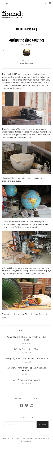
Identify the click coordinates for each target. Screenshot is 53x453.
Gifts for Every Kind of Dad (26, 349)
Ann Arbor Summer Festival (26, 380)
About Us (16, 438)
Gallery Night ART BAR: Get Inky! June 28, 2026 (26, 358)
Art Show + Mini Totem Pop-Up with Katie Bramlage (26, 369)
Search (6, 438)
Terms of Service (42, 438)
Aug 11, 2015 (26, 45)
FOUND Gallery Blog (26, 29)
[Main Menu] (3, 3)
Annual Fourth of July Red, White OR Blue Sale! (26, 338)
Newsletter (27, 438)
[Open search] (7, 3)
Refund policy (26, 441)
